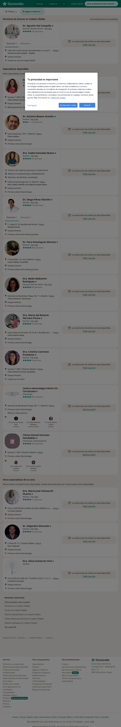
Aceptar (87, 105)
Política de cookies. (58, 98)
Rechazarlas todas (68, 105)
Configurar (32, 105)
